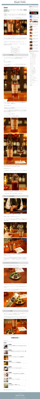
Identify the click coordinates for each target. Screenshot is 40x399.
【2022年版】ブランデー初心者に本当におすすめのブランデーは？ (35, 39)
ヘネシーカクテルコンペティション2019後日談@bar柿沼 (15, 362)
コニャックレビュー (6, 340)
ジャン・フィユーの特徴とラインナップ (8, 61)
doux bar (14, 193)
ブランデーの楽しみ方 (29, 4)
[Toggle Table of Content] (18, 47)
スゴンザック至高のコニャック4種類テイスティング (14, 384)
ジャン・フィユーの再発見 (14, 52)
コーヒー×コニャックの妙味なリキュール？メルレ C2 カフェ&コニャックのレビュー (18, 345)
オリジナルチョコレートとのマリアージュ (15, 51)
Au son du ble (8, 289)
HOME (10, 4)
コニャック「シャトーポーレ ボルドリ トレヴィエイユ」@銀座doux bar (16, 356)
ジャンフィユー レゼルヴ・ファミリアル (17, 257)
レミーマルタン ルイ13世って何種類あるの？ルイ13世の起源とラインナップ (35, 45)
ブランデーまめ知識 (24, 4)
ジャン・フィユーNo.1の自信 (14, 48)
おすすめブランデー (20, 4)
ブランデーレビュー (15, 4)
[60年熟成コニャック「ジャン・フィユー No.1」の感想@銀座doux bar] (16, 337)
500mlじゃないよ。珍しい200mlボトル (15, 49)
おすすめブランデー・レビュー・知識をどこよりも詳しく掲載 (20, 397)
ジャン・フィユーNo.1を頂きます (15, 50)
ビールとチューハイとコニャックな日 (9, 389)
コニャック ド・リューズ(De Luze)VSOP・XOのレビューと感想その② (16, 373)
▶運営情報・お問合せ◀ (20, 393)
